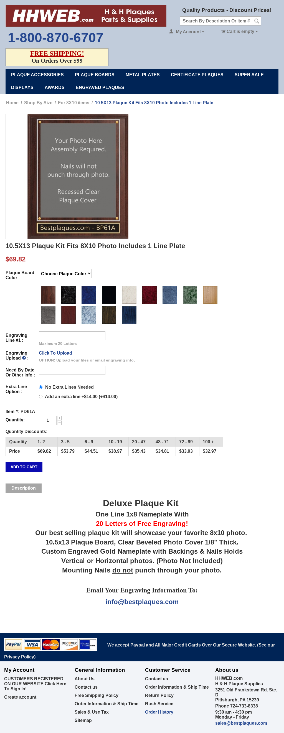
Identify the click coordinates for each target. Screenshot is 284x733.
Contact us (86, 687)
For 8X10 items (73, 102)
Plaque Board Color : (20, 275)
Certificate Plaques (197, 74)
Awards (55, 87)
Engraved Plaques (100, 87)
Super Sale (249, 74)
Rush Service (159, 703)
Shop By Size (38, 102)
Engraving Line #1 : (16, 338)
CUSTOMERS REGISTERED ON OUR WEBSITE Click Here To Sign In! (35, 683)
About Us (85, 678)
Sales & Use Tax (92, 712)
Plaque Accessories (37, 74)
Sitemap (83, 720)
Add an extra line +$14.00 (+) (81, 396)
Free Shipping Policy (96, 695)
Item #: (12, 411)
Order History (159, 712)
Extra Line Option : (16, 389)
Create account (20, 697)
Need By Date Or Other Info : (20, 372)
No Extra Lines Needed (69, 387)
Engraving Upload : (17, 355)
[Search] (257, 21)
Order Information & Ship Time (106, 703)
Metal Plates (143, 74)
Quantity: (15, 420)
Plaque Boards (95, 74)
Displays (22, 87)
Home (12, 102)
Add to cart (24, 467)
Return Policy (159, 695)
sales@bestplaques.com (241, 723)
